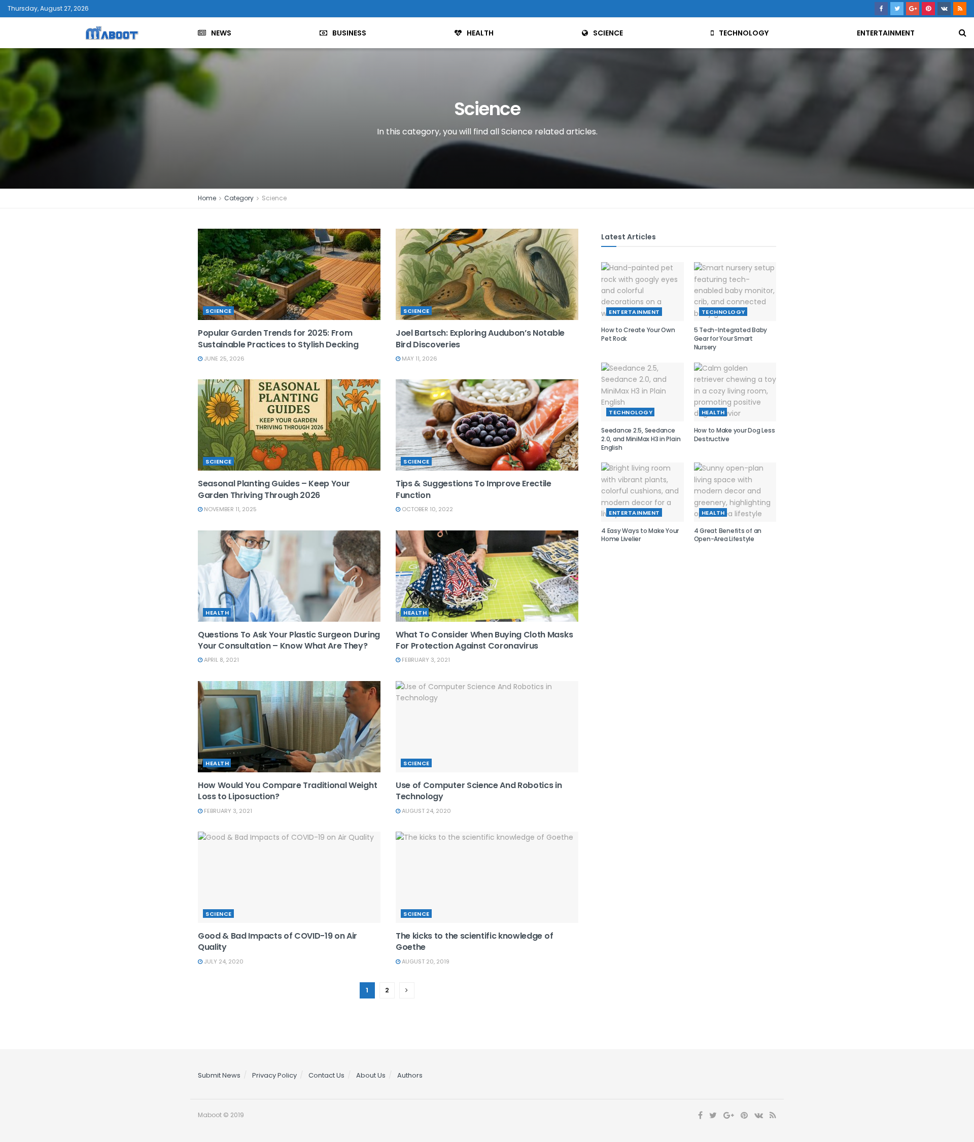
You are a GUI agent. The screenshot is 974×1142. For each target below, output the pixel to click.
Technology (744, 33)
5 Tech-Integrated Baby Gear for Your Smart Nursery (731, 338)
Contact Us (326, 1075)
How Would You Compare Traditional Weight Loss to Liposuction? (287, 790)
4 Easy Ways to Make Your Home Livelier (640, 535)
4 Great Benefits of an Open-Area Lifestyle (728, 535)
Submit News (219, 1075)
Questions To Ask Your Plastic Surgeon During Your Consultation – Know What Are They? (289, 640)
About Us (371, 1075)
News (221, 33)
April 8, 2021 (220, 660)
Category (239, 198)
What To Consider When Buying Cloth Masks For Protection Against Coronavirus (484, 640)
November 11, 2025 (229, 509)
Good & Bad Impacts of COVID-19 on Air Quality (277, 941)
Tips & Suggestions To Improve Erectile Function (473, 489)
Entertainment (886, 33)
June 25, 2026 (223, 358)
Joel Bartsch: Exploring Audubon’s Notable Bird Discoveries (480, 338)
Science (608, 33)
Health (480, 33)
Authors (410, 1075)
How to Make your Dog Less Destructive (734, 434)
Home (207, 198)
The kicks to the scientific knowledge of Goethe (474, 941)
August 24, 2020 (425, 811)
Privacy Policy (274, 1075)
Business (349, 33)
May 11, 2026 (418, 358)
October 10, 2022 (426, 509)
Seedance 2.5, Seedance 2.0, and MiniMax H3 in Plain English (640, 439)
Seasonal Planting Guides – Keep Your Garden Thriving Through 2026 (274, 489)
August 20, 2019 (424, 961)
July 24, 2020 (223, 961)
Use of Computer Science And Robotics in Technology (479, 790)
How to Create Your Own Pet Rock (638, 334)
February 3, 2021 (425, 660)
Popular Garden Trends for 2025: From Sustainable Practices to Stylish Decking (278, 338)
